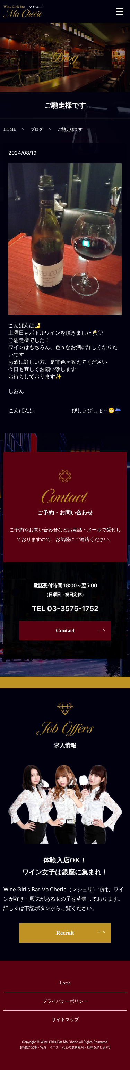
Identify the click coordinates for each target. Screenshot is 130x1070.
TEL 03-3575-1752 (65, 608)
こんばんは (22, 410)
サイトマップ (65, 1019)
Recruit (65, 933)
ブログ (37, 129)
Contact (65, 630)
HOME (9, 129)
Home (65, 982)
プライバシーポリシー (65, 1001)
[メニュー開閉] (119, 11)
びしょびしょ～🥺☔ (96, 410)
